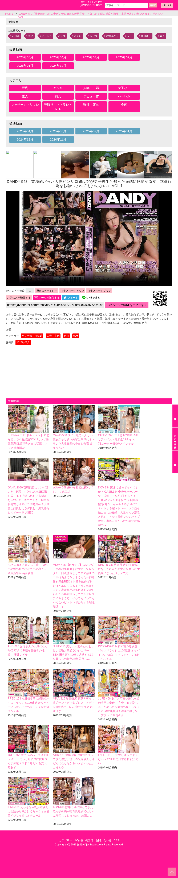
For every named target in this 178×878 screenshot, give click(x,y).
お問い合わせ (103, 840)
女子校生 (124, 88)
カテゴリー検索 (175, 438)
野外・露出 (91, 104)
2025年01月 (25, 65)
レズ (62, 36)
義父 (30, 36)
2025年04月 (58, 57)
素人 (162, 36)
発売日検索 (175, 461)
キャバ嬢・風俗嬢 (32, 335)
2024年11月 (58, 139)
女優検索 (175, 416)
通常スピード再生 (46, 290)
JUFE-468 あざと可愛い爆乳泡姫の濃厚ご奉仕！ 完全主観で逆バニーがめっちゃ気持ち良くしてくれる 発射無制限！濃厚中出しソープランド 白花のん (119, 707)
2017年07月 (23, 342)
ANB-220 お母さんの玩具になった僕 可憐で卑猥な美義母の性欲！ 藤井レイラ (28, 650)
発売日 (89, 840)
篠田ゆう (146, 36)
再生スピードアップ (72, 290)
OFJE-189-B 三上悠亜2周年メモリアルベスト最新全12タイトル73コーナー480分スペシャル (118, 439)
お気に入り (166, 5)
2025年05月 (25, 57)
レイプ (94, 36)
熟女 (58, 96)
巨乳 (25, 88)
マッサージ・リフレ (25, 104)
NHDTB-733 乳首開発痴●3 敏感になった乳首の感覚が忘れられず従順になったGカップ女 (119, 569)
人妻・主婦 (91, 88)
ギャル (77, 36)
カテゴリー (65, 840)
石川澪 (15, 36)
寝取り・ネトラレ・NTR (58, 107)
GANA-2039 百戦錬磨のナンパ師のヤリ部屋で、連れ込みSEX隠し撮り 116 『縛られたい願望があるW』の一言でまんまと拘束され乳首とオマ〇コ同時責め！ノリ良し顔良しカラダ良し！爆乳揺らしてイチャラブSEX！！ (28, 500)
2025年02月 (124, 57)
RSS (116, 840)
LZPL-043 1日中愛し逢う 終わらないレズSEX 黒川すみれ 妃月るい (118, 759)
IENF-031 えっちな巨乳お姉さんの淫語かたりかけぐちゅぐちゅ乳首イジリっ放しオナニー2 (28, 811)
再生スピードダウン (99, 290)
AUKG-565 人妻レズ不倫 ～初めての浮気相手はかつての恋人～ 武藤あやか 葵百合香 (28, 569)
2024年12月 (58, 65)
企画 (124, 104)
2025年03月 (91, 57)
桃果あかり (112, 36)
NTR (129, 36)
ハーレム (47, 36)
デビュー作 (91, 96)
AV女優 (78, 840)
